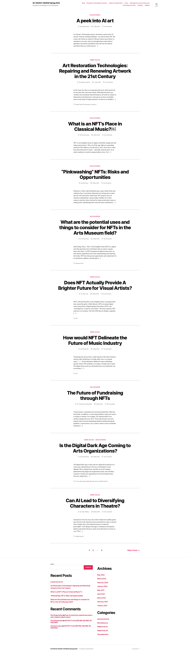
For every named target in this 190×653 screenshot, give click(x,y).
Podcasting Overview (129, 5)
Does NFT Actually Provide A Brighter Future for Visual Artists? (95, 285)
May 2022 (101, 575)
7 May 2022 (96, 26)
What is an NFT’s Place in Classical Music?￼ (95, 126)
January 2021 (102, 605)
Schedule (140, 5)
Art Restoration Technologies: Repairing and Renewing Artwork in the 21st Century (95, 71)
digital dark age (90, 481)
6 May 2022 (96, 135)
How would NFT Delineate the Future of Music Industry (95, 340)
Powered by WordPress (86, 649)
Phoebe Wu (85, 349)
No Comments (108, 26)
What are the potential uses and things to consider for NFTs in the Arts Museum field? (95, 227)
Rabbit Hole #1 (102, 627)
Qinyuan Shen (85, 26)
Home (126, 3)
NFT (82, 263)
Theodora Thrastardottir (85, 404)
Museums (78, 263)
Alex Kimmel (85, 456)
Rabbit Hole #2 (95, 59)
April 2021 (101, 594)
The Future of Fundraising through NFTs (95, 395)
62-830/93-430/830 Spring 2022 (46, 3)
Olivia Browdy (85, 135)
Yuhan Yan (85, 294)
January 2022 (102, 586)
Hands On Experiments (116, 3)
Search (52, 564)
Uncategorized (95, 15)
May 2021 (100, 590)
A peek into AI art (95, 20)
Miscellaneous (102, 623)
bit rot (77, 481)
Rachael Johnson (85, 82)
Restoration (87, 104)
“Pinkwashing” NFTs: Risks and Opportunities (95, 174)
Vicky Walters (85, 512)
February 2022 (102, 583)
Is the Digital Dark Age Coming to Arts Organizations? (95, 448)
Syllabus (147, 5)
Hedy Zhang (85, 239)
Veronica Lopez (56, 626)
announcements (103, 619)
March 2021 (101, 598)
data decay (82, 481)
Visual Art (93, 104)
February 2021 (102, 602)
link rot (97, 481)
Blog (83, 3)
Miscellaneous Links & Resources (140, 3)
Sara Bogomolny (56, 615)
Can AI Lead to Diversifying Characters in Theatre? (95, 503)
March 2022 (101, 579)
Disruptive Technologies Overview (97, 3)
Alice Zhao (85, 183)
